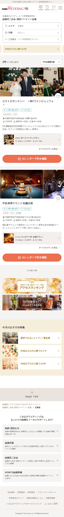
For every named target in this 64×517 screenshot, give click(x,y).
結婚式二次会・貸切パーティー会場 (16, 407)
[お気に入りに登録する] (58, 96)
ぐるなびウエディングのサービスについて (24, 504)
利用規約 (21, 492)
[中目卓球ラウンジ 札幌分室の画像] (32, 184)
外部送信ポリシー (16, 498)
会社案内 (11, 492)
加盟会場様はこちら (34, 498)
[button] (32, 431)
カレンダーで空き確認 (34, 158)
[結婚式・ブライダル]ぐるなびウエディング (20, 404)
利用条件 (31, 492)
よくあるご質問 (50, 504)
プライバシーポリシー (47, 492)
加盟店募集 (50, 498)
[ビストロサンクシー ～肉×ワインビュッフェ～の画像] (32, 82)
